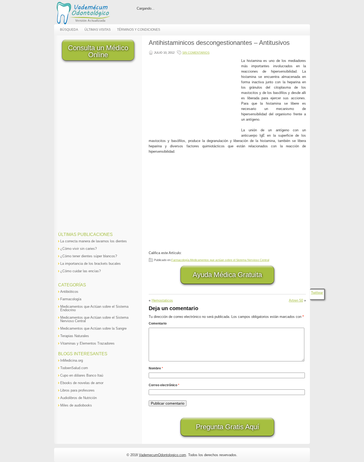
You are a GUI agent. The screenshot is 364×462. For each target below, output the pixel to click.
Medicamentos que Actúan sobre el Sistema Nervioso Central (94, 319)
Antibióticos (69, 292)
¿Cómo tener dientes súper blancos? (88, 256)
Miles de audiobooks (76, 405)
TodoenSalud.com (74, 368)
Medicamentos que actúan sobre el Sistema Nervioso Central (229, 260)
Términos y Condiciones (138, 29)
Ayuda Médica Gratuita (227, 275)
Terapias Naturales (74, 336)
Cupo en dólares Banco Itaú (81, 375)
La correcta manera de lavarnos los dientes (93, 241)
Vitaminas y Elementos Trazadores (87, 343)
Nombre (156, 368)
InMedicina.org (71, 360)
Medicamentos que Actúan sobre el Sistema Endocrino (94, 308)
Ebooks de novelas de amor (81, 383)
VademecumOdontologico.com (162, 455)
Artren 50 (296, 300)
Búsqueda (69, 29)
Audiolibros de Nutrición (78, 398)
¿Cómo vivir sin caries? (78, 249)
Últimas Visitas (97, 29)
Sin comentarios (195, 52)
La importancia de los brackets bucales (90, 264)
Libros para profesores (77, 390)
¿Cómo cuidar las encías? (80, 271)
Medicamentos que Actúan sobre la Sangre (93, 328)
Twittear (317, 293)
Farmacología (180, 260)
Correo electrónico (164, 385)
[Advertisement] (193, 95)
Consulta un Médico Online (98, 51)
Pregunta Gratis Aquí (227, 427)
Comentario (158, 323)
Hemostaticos (162, 300)
